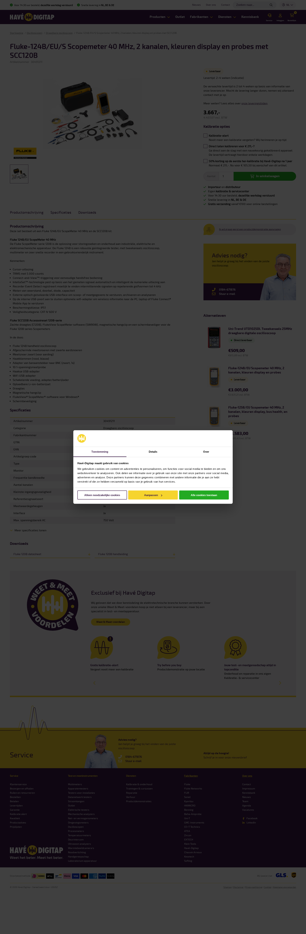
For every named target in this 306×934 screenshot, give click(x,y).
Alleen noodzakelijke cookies (102, 495)
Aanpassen (151, 495)
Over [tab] (206, 451)
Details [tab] (153, 451)
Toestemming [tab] (99, 451)
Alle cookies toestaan (204, 495)
